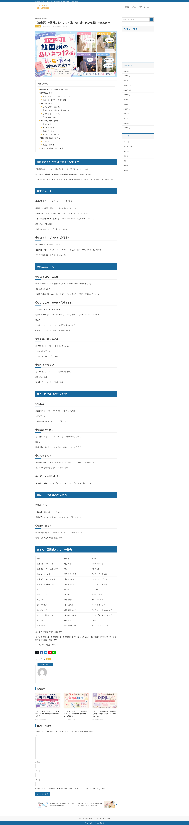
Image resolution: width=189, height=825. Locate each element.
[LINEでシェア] (54, 652)
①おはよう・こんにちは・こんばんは (57, 96)
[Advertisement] (138, 45)
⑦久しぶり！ (48, 124)
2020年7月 (127, 118)
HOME (39, 18)
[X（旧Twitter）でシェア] (37, 652)
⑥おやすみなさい (49, 117)
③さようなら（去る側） (52, 107)
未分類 (126, 165)
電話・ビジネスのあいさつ (50, 138)
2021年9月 (127, 95)
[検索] (151, 19)
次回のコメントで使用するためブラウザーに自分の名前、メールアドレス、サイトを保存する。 (72, 788)
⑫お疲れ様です (48, 145)
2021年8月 (127, 99)
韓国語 (45, 18)
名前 (37, 762)
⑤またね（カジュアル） (52, 114)
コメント (39, 735)
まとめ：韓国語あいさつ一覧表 (51, 148)
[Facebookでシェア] (41, 652)
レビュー (126, 151)
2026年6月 (127, 71)
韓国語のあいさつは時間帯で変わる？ (54, 89)
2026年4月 (127, 81)
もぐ (42, 679)
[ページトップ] (184, 820)
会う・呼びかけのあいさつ (50, 120)
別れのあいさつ (46, 103)
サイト (37, 780)
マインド (126, 142)
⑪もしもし (47, 141)
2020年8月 (127, 114)
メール (38, 771)
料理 (125, 161)
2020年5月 (127, 128)
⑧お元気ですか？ (49, 127)
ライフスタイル (129, 147)
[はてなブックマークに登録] (45, 652)
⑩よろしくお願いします (52, 134)
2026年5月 (127, 76)
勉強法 (126, 156)
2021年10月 (128, 90)
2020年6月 (127, 123)
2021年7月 (127, 104)
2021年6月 (127, 109)
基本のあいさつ (46, 93)
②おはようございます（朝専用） (55, 100)
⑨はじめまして (48, 131)
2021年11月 (128, 85)
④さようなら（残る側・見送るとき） (57, 110)
